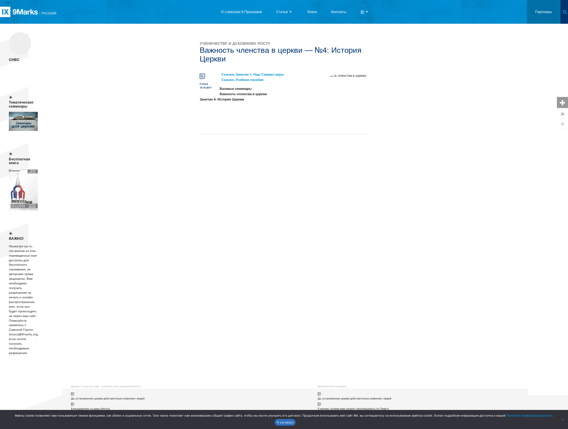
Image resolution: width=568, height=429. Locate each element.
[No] (562, 419)
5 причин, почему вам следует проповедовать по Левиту (353, 408)
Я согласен (285, 422)
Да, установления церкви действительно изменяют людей (108, 398)
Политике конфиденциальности (529, 415)
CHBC (14, 59)
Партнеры (543, 11)
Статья (204, 83)
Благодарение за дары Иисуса (90, 408)
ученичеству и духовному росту (235, 43)
